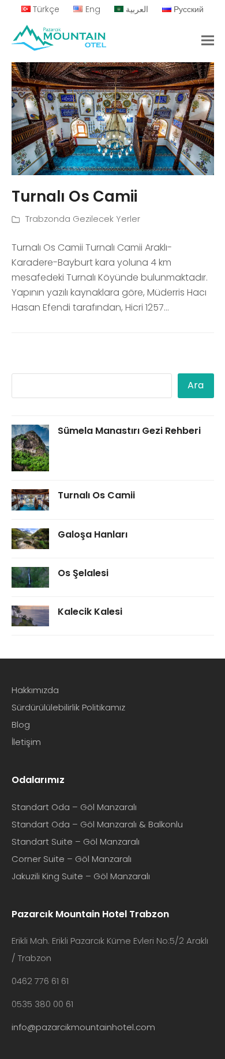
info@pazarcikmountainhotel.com (83, 1027)
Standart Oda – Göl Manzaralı (74, 807)
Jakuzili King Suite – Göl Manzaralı (81, 876)
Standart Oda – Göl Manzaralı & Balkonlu (97, 824)
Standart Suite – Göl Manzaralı (76, 841)
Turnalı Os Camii (74, 196)
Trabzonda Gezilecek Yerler (82, 219)
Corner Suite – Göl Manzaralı (72, 859)
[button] (207, 41)
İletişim (26, 742)
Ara (195, 385)
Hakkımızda (35, 690)
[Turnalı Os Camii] (113, 117)
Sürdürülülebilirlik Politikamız (68, 707)
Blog (21, 724)
